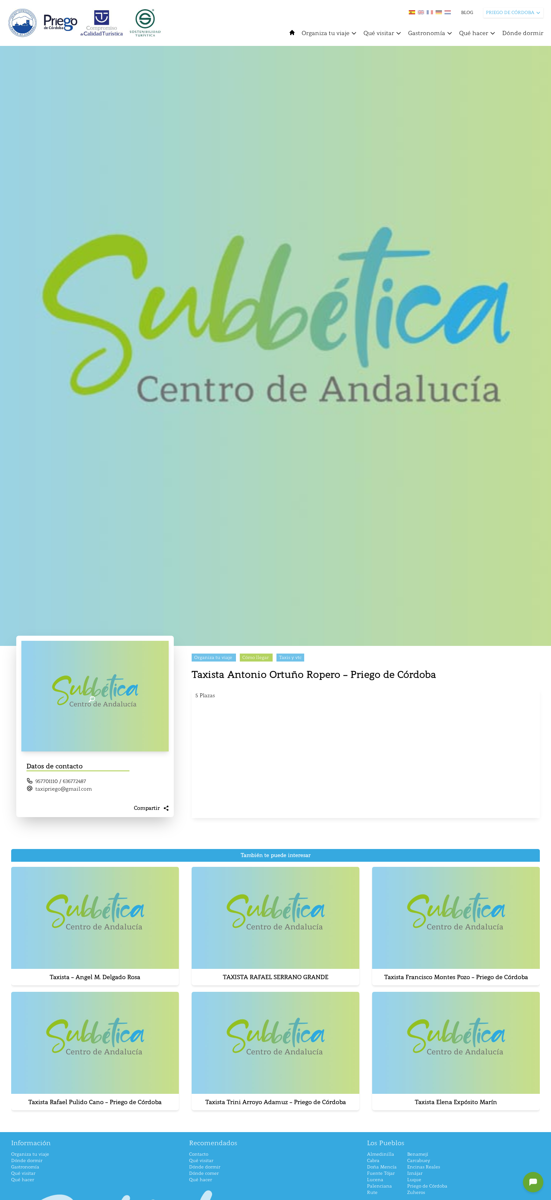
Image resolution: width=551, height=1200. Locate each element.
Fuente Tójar (381, 1173)
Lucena (375, 1179)
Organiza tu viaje (325, 33)
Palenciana (379, 1186)
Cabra (373, 1160)
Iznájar (414, 1173)
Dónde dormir (522, 33)
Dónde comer (204, 1173)
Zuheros (416, 1192)
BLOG (467, 12)
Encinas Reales (423, 1167)
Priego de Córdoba (427, 1186)
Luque (414, 1179)
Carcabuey (418, 1160)
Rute (372, 1192)
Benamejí (417, 1154)
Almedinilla (380, 1154)
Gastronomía (426, 33)
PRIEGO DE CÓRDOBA (510, 12)
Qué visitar (379, 33)
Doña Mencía (382, 1167)
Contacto (198, 1154)
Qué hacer (473, 33)
